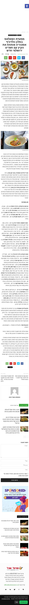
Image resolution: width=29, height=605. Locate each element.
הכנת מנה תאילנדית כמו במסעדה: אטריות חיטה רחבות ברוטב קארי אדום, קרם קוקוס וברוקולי (11, 420)
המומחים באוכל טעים (21, 54)
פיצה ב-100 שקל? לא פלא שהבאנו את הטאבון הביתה (11, 410)
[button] (27, 6)
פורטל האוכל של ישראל (12, 35)
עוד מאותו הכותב (14, 405)
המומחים (26, 413)
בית (27, 32)
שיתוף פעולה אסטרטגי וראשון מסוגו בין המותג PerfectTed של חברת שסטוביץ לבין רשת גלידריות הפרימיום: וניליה (10, 430)
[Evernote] (23, 589)
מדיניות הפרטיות (6, 599)
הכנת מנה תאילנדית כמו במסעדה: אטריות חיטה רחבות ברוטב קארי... (11, 529)
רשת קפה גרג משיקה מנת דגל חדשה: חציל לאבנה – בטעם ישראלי (21, 377)
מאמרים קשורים (23, 405)
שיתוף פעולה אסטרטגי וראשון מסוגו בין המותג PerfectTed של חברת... (10, 536)
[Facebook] (18, 589)
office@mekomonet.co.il (11, 585)
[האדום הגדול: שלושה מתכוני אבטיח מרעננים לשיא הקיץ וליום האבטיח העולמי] (24, 546)
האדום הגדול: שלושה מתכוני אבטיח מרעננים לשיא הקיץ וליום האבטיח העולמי (11, 545)
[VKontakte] (10, 589)
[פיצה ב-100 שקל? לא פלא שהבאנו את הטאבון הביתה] (24, 411)
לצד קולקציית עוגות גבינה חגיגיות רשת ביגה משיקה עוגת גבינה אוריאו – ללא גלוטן (7, 378)
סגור (16, 602)
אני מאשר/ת (23, 602)
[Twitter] (14, 589)
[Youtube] (5, 589)
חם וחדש (19, 35)
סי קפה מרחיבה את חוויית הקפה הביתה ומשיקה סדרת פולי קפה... (10, 552)
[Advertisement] (14, 15)
